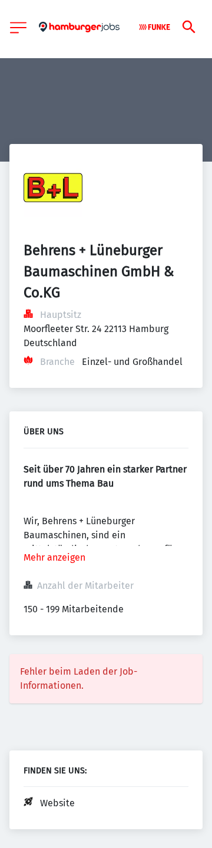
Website (57, 803)
